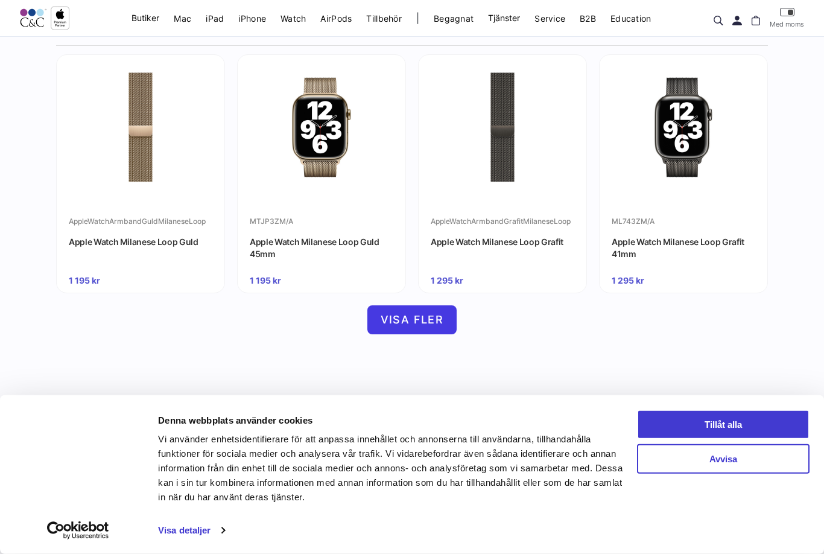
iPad (215, 18)
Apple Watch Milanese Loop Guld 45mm (314, 248)
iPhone (252, 18)
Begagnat (454, 18)
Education (630, 18)
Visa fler (412, 319)
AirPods (336, 18)
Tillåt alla (723, 424)
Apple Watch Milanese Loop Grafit (497, 242)
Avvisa (723, 458)
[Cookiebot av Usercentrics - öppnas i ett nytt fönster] (78, 530)
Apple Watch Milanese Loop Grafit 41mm (678, 248)
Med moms (787, 24)
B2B (588, 18)
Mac (182, 18)
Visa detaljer (184, 530)
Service (549, 18)
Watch (293, 18)
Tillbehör (384, 18)
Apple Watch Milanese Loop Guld (133, 242)
